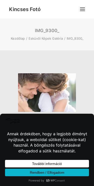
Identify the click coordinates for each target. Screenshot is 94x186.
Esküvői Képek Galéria (46, 38)
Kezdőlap (18, 38)
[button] (82, 9)
